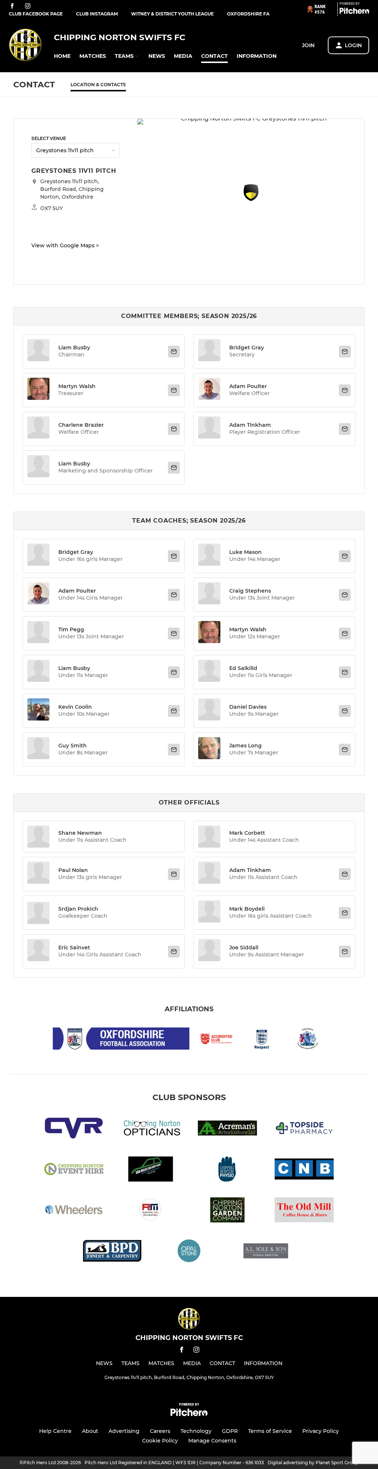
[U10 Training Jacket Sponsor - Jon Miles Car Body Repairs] (150, 1170)
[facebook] (12, 6)
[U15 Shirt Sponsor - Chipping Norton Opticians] (150, 1129)
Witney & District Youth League (172, 14)
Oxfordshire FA (248, 14)
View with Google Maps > (65, 245)
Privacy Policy (320, 1431)
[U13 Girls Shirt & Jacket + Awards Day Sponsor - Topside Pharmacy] (304, 1129)
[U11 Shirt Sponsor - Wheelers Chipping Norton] (73, 1211)
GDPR (230, 1431)
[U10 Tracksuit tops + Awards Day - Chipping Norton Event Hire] (73, 1170)
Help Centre (55, 1431)
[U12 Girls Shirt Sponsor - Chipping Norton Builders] (304, 1170)
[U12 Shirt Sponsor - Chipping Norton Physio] (227, 1170)
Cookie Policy (160, 1440)
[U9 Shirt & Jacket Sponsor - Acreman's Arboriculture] (227, 1129)
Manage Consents (212, 1440)
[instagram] (27, 6)
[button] (62, 56)
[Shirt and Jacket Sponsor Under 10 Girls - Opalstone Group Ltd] (189, 1252)
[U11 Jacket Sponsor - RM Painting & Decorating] (150, 1211)
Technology (196, 1431)
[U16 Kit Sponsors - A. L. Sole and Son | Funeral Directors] (265, 1252)
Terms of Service (270, 1431)
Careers (160, 1431)
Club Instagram (97, 14)
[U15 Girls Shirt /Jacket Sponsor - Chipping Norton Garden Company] (227, 1211)
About (90, 1431)
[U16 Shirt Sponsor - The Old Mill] (304, 1211)
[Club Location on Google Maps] (251, 198)
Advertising (124, 1431)
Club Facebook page (36, 14)
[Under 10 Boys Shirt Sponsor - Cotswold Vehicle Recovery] (73, 1129)
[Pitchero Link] (354, 12)
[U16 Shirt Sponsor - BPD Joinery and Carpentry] (112, 1252)
